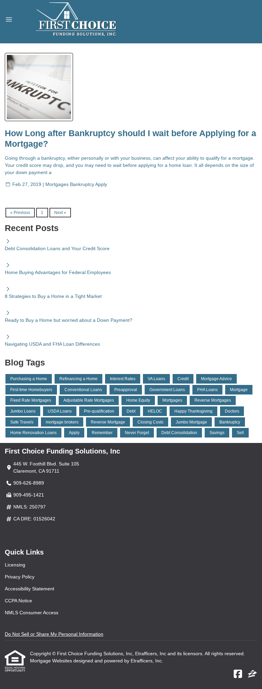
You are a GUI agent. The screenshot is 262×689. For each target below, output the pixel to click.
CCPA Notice (18, 600)
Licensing (15, 565)
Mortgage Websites (51, 660)
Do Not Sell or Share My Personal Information (54, 634)
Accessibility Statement (29, 588)
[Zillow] (252, 674)
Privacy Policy (19, 576)
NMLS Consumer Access (31, 612)
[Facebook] (238, 674)
